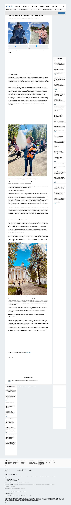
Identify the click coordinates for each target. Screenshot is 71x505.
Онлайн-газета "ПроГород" (33, 463)
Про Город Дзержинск (8, 460)
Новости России (26, 6)
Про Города (28, 352)
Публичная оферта (7, 465)
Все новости (18, 6)
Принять (62, 13)
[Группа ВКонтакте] (18, 46)
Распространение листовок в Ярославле (10, 486)
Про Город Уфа (23, 462)
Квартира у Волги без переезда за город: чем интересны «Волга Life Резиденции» (23, 381)
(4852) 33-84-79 (11, 480)
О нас (30, 469)
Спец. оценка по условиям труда (9, 493)
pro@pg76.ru (17, 479)
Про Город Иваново (15, 460)
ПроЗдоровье (34, 6)
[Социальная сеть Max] (28, 48)
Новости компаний (7, 469)
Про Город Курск (31, 460)
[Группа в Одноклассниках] (49, 463)
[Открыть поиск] (64, 6)
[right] (65, 9)
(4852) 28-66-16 (13, 479)
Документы (22, 463)
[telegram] (13, 357)
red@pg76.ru (15, 480)
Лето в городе (54, 6)
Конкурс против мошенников (11, 9)
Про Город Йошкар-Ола (24, 460)
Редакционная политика (20, 470)
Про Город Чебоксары (32, 462)
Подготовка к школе (58, 9)
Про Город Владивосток (41, 462)
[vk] (9, 357)
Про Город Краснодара (8, 463)
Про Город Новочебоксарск (8, 462)
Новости (30, 470)
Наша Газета (14, 463)
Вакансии (42, 6)
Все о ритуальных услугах (47, 9)
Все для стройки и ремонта (35, 9)
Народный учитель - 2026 (23, 9)
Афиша (47, 6)
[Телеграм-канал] (38, 46)
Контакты (6, 470)
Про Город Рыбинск (15, 462)
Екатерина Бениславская (43, 21)
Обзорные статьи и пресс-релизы (21, 469)
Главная (6, 471)
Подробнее (30, 495)
